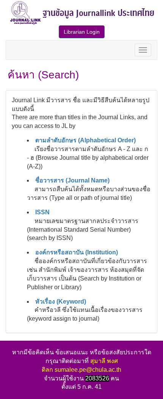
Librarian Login (82, 32)
